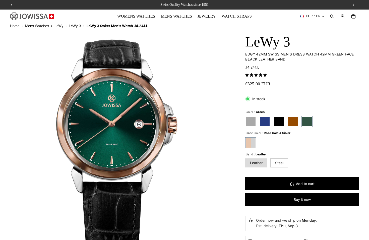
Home (15, 26)
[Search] (331, 16)
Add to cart (305, 184)
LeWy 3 (75, 26)
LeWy (59, 26)
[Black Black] (278, 121)
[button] (256, 75)
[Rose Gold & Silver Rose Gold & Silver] (250, 142)
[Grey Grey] (250, 121)
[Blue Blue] (264, 121)
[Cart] (353, 16)
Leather (256, 163)
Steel (279, 163)
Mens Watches (37, 26)
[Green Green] (307, 121)
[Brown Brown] (292, 121)
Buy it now (302, 199)
